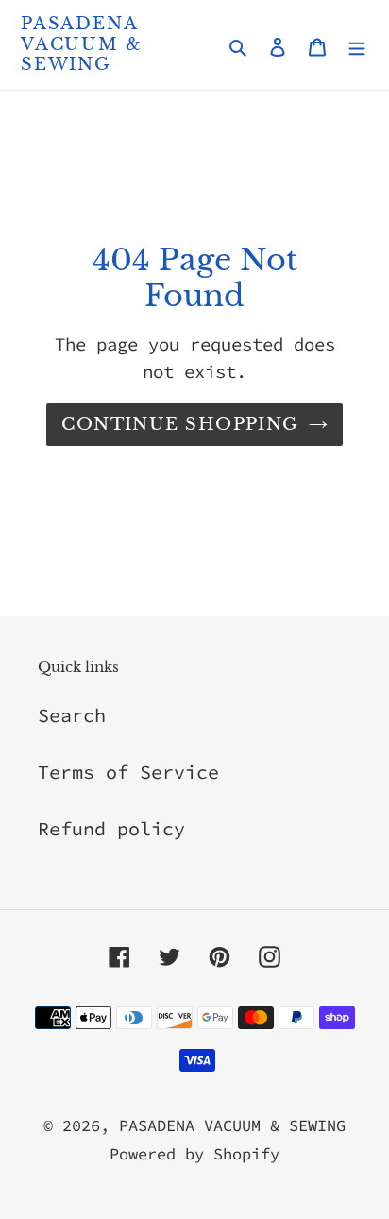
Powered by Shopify (194, 1153)
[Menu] (357, 44)
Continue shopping (179, 424)
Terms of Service (128, 771)
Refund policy (111, 828)
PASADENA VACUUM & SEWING (81, 44)
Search (72, 715)
